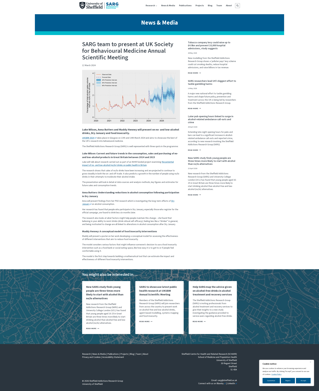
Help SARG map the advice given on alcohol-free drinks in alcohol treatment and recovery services (212, 291)
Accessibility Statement (113, 357)
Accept (303, 380)
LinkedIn (231, 383)
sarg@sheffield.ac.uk (227, 380)
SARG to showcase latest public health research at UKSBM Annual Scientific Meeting (158, 291)
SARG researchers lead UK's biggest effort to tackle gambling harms (212, 82)
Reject (287, 380)
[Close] (311, 361)
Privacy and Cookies (91, 357)
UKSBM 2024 (88, 137)
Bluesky (220, 383)
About (229, 5)
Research (86, 354)
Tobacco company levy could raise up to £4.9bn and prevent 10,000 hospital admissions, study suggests (209, 45)
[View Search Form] (237, 5)
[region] (286, 373)
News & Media (168, 5)
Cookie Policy (276, 374)
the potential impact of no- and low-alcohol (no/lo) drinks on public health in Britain (128, 163)
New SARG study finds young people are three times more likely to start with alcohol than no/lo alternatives (211, 161)
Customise (271, 380)
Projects (200, 5)
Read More (194, 73)
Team (219, 5)
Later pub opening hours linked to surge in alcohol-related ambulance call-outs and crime (210, 119)
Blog (210, 5)
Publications (185, 5)
